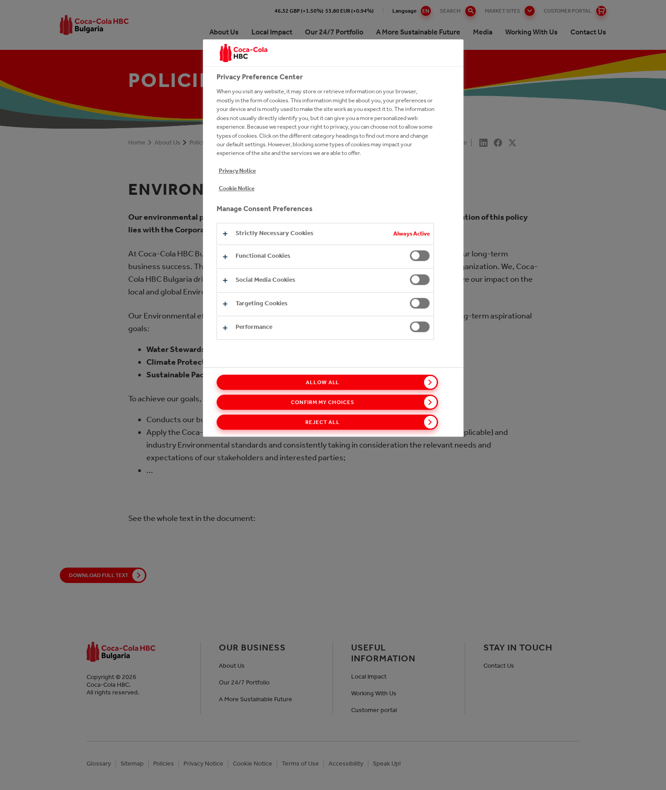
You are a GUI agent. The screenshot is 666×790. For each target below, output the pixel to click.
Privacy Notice (237, 170)
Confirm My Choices (322, 402)
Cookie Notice (237, 188)
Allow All (323, 382)
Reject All (322, 422)
